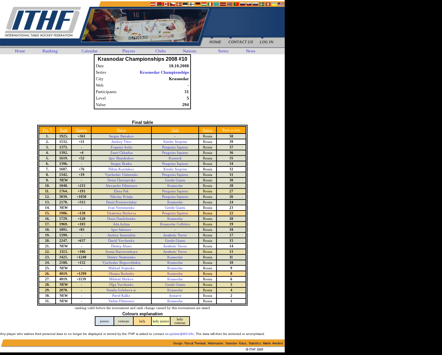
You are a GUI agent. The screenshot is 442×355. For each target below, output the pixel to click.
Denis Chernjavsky (121, 180)
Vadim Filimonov (121, 301)
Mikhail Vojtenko (121, 268)
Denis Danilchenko (121, 219)
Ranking (50, 50)
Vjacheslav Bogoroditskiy (121, 262)
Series (223, 50)
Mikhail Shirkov (121, 279)
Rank (64, 130)
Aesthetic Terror (175, 235)
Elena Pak (121, 191)
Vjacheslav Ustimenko (121, 175)
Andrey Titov (121, 142)
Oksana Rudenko (121, 273)
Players (128, 50)
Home (20, 50)
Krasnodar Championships (164, 72)
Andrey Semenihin (121, 235)
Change (81, 130)
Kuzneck (175, 158)
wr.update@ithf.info (179, 334)
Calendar (89, 50)
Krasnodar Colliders (175, 224)
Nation (208, 130)
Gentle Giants (175, 180)
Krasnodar (175, 186)
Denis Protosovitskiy (121, 202)
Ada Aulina (121, 224)
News (250, 50)
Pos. (46, 130)
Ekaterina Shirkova (121, 213)
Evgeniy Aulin (121, 147)
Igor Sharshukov (121, 158)
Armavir (175, 295)
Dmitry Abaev (121, 246)
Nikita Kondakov (121, 169)
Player (121, 130)
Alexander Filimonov (121, 186)
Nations (189, 50)
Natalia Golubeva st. (121, 290)
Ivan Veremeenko (121, 208)
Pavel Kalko (121, 295)
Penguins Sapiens (175, 147)
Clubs (160, 50)
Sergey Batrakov (121, 136)
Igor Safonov (121, 229)
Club (175, 130)
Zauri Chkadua (121, 153)
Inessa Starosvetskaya (121, 251)
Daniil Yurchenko (121, 240)
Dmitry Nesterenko (121, 257)
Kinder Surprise (175, 142)
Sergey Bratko (121, 164)
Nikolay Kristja (121, 197)
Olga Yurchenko (121, 284)
